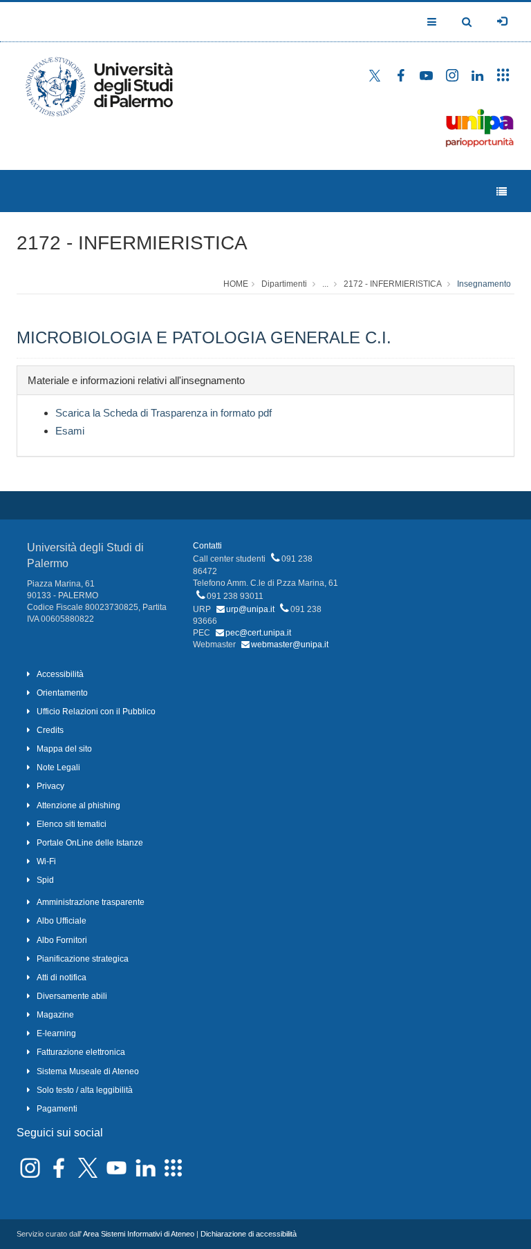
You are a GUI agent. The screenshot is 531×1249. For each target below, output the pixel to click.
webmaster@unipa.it (289, 644)
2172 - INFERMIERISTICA (132, 243)
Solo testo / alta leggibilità (85, 1090)
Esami (69, 431)
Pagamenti (57, 1109)
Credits (50, 730)
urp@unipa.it (250, 609)
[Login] (502, 21)
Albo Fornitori (62, 940)
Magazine (55, 1015)
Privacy (50, 786)
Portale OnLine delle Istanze (90, 843)
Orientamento (62, 693)
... (325, 284)
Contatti (207, 546)
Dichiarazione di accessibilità (249, 1234)
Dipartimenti (284, 284)
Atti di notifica (61, 977)
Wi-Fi (46, 861)
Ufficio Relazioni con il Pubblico (96, 711)
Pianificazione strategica (83, 959)
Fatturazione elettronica (81, 1052)
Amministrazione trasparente (91, 902)
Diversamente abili (72, 996)
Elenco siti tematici (71, 824)
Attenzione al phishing (78, 805)
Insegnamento (484, 284)
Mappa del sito (64, 749)
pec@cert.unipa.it (258, 633)
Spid (45, 880)
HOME (235, 284)
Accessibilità (60, 674)
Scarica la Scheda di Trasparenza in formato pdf (163, 413)
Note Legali (58, 767)
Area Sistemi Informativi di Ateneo (138, 1234)
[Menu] (501, 192)
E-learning (56, 1033)
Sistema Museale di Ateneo (88, 1071)
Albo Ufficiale (61, 921)
